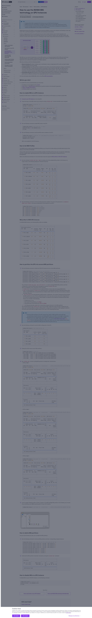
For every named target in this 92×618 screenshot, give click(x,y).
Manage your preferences (74, 615)
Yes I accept (25, 615)
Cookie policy (68, 612)
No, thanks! (16, 615)
